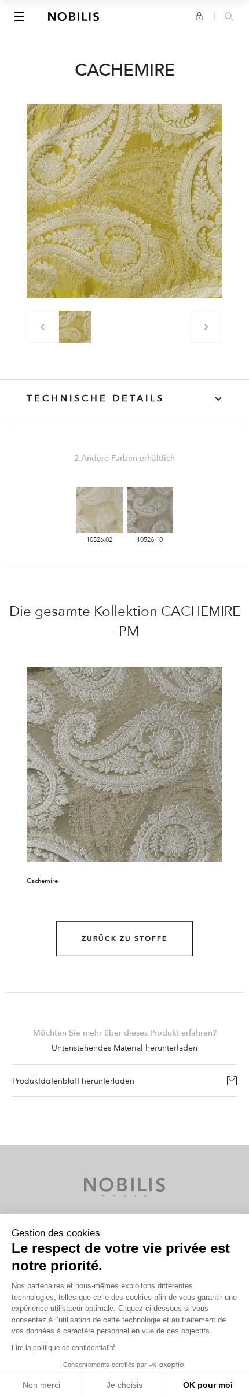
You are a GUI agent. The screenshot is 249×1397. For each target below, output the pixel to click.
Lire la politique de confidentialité (64, 1348)
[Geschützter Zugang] (199, 16)
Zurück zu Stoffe (124, 938)
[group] (75, 327)
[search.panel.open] (229, 17)
